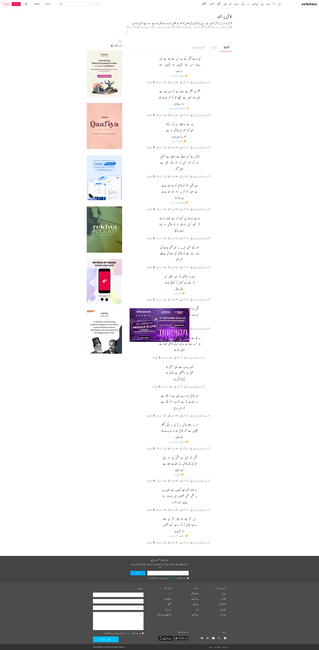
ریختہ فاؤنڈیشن (195, 594)
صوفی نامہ (223, 599)
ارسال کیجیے (103, 639)
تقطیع (219, 4)
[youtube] (213, 638)
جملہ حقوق (210, 647)
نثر (248, 4)
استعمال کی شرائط (217, 647)
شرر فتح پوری (179, 531)
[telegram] (202, 638)
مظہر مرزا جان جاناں (179, 136)
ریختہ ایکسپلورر (195, 615)
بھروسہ (174, 293)
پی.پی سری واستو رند (179, 502)
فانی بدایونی (179, 289)
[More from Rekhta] (26, 4)
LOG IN (37, 4)
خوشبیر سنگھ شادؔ (179, 350)
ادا (174, 475)
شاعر (279, 4)
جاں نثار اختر (179, 198)
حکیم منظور (179, 260)
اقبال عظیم (179, 169)
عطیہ (170, 594)
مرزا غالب (179, 71)
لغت (268, 4)
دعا (177, 202)
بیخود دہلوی (179, 437)
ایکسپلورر (212, 4)
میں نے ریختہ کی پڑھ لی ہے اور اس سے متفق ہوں (167, 578)
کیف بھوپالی (179, 470)
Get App (16, 4)
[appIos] (166, 638)
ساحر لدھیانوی (179, 104)
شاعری (236, 4)
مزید (127, 31)
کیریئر (197, 610)
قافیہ (225, 4)
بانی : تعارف (195, 599)
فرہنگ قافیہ (168, 599)
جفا (176, 76)
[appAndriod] (181, 638)
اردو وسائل (168, 610)
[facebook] (225, 638)
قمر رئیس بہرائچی (179, 408)
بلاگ (242, 4)
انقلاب (177, 108)
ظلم (177, 536)
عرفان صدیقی (179, 231)
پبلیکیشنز (204, 4)
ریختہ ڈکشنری (222, 604)
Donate (6, 4)
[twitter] (219, 638)
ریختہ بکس (223, 615)
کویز (230, 4)
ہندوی (224, 594)
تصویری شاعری (198, 47)
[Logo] (309, 4)
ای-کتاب (255, 4)
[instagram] (207, 638)
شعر (226, 47)
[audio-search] (61, 3)
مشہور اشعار (174, 141)
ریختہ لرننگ (223, 610)
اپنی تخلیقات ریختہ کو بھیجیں (164, 615)
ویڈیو (262, 4)
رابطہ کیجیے (196, 604)
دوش (176, 442)
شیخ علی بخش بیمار (179, 379)
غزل (214, 47)
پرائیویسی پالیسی (172, 578)
